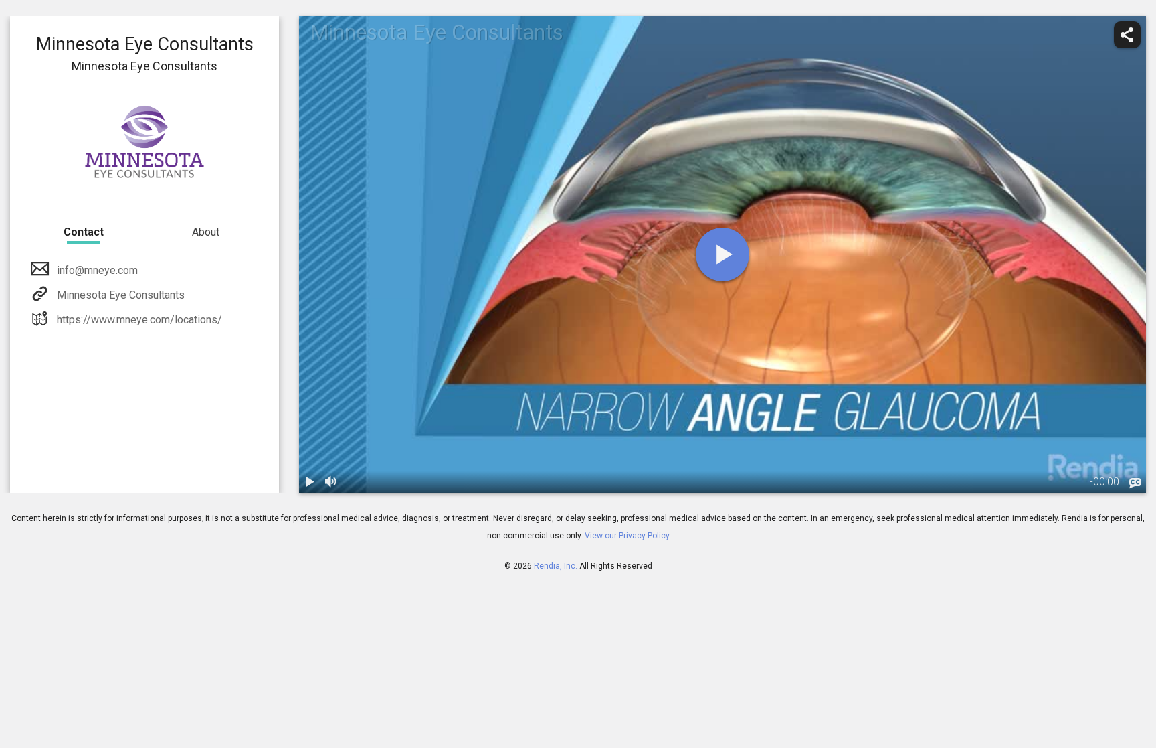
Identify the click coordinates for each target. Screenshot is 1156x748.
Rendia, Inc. (555, 566)
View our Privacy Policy (627, 535)
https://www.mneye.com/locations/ (139, 319)
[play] (722, 254)
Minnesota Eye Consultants (121, 295)
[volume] (331, 482)
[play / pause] (309, 482)
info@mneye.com (97, 270)
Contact (84, 232)
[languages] (1135, 483)
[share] (1127, 34)
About (205, 232)
